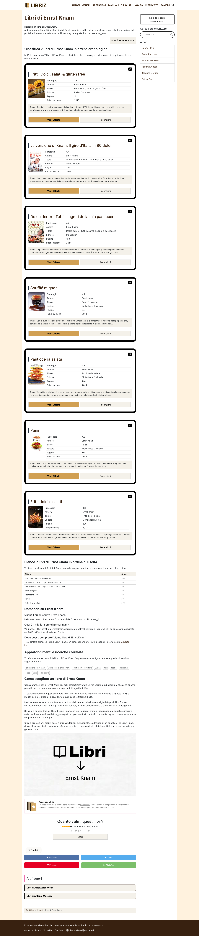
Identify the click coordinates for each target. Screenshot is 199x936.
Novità (139, 5)
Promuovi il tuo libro (44, 930)
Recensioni (99, 5)
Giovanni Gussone (151, 60)
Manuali (113, 5)
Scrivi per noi (61, 930)
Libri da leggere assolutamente (157, 19)
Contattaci (89, 930)
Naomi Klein (148, 48)
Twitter (109, 858)
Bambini (165, 5)
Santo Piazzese (149, 54)
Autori (75, 5)
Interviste (151, 5)
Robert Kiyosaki (150, 66)
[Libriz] (35, 5)
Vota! (80, 837)
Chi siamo (28, 930)
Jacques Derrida (150, 73)
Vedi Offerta (53, 119)
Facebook (52, 858)
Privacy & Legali (75, 930)
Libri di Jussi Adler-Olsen (40, 887)
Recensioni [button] (105, 119)
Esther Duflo (148, 79)
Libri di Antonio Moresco (40, 896)
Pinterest (52, 865)
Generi (86, 5)
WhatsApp (109, 865)
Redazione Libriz (46, 802)
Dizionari (126, 5)
